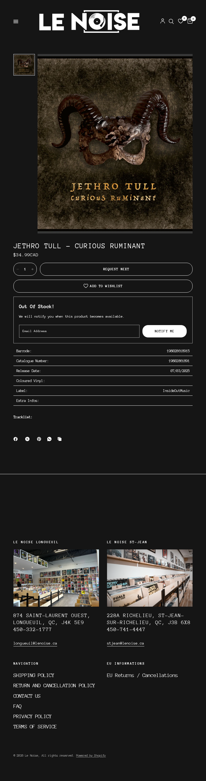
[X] (28, 439)
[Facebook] (16, 439)
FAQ (17, 706)
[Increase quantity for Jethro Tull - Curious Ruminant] (32, 269)
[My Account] (163, 21)
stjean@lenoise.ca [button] (125, 643)
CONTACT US (27, 696)
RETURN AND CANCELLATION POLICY (54, 685)
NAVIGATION (26, 663)
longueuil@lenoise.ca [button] (35, 643)
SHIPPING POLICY (33, 675)
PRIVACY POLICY (32, 716)
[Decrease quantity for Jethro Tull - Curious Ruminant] (18, 269)
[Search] (171, 21)
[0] (189, 21)
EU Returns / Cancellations (142, 675)
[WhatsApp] (50, 439)
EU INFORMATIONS (126, 663)
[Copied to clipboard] (60, 439)
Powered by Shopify (91, 755)
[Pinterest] (40, 439)
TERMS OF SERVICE (35, 726)
